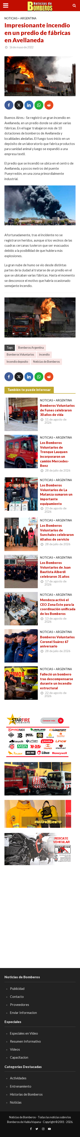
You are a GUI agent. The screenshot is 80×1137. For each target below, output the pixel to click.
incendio (44, 354)
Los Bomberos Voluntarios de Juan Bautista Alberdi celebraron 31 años (55, 569)
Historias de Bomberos (26, 1094)
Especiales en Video (24, 1033)
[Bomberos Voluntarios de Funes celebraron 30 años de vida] (21, 414)
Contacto (17, 997)
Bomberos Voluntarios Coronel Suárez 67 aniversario (57, 641)
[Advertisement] (40, 910)
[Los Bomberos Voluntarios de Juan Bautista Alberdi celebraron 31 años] (21, 571)
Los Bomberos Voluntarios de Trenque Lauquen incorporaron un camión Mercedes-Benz (54, 454)
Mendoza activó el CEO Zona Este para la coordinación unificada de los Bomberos (57, 607)
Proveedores (19, 1005)
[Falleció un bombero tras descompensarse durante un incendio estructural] (21, 683)
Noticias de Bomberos (46, 361)
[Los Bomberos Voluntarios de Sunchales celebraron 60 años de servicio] (21, 534)
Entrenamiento (20, 1086)
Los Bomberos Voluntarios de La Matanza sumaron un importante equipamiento (56, 494)
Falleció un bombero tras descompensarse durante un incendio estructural (56, 681)
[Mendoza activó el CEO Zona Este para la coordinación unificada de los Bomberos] (21, 608)
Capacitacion (19, 1057)
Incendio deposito (17, 361)
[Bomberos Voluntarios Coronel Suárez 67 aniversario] (21, 645)
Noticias (10, 18)
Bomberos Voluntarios (20, 354)
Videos (15, 1049)
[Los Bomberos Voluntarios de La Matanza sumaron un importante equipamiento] (21, 494)
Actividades (18, 1078)
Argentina (28, 18)
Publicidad (17, 989)
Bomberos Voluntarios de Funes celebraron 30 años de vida (57, 410)
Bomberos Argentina (31, 347)
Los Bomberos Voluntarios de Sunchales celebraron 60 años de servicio (57, 532)
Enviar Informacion (23, 1013)
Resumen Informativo (25, 1041)
